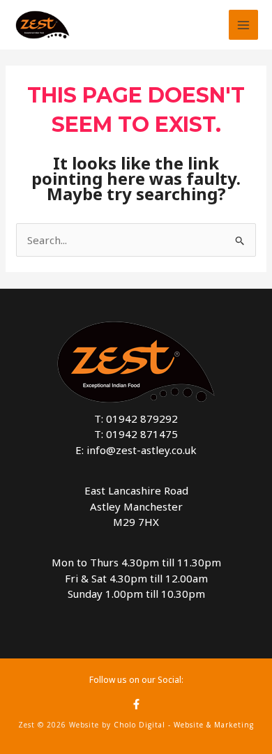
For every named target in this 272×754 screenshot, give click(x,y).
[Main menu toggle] (244, 25)
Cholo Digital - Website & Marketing (184, 725)
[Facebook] (136, 704)
